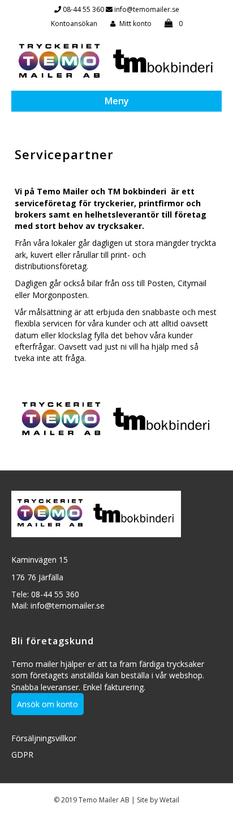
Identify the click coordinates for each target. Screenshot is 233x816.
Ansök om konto (47, 704)
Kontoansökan (74, 23)
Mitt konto (135, 23)
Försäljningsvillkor (43, 738)
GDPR (22, 754)
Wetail (169, 800)
